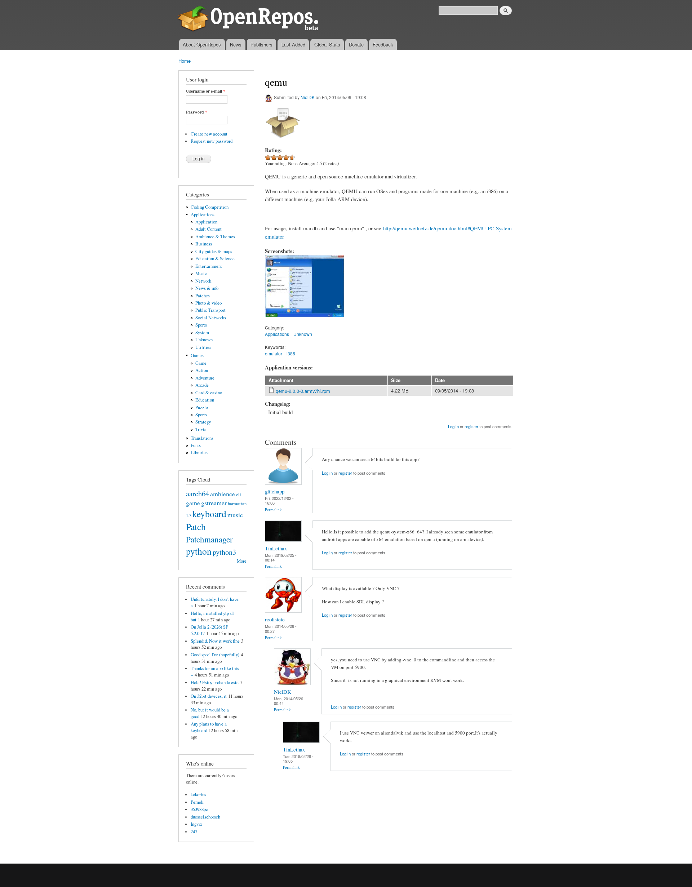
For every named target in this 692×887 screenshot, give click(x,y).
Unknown (204, 340)
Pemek (197, 802)
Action (201, 370)
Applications (202, 215)
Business (203, 244)
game (193, 502)
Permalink (273, 509)
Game (201, 363)
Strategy (203, 422)
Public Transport (210, 310)
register (471, 426)
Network (203, 281)
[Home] (249, 19)
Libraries (199, 452)
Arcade (202, 385)
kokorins (198, 794)
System (202, 332)
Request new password (211, 141)
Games (197, 355)
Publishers (261, 44)
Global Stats (327, 44)
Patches (202, 296)
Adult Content (208, 229)
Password (196, 112)
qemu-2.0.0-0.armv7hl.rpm (303, 390)
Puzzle (201, 407)
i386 (291, 353)
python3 (224, 552)
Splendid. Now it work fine (215, 641)
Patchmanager (209, 539)
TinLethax (276, 548)
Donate (356, 44)
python (199, 551)
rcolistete (275, 619)
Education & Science (215, 259)
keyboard (209, 513)
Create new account (209, 134)
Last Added (293, 44)
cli (238, 495)
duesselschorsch (205, 817)
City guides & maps (213, 251)
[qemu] (304, 320)
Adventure (204, 378)
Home (184, 60)
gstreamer (214, 502)
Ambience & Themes (215, 237)
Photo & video (208, 303)
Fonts (196, 445)
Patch (196, 526)
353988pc (199, 809)
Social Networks (210, 318)
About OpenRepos (202, 44)
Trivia (201, 429)
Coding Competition (210, 207)
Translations (202, 438)
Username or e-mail (205, 91)
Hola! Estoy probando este (215, 682)
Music (201, 273)
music (235, 514)
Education (204, 400)
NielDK (308, 97)
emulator (273, 353)
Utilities (203, 347)
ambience (222, 493)
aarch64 (197, 493)
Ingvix (196, 824)
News (235, 44)
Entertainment (208, 266)
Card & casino (208, 393)
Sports (201, 325)
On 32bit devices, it (209, 696)
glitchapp (274, 491)
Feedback (383, 44)
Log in (453, 426)
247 (194, 832)
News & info (206, 288)
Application (206, 222)
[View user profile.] (283, 482)
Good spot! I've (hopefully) (215, 655)
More (242, 561)
